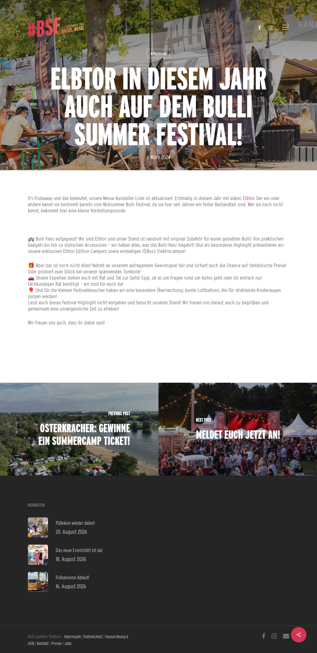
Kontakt (43, 643)
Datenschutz (93, 636)
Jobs (68, 643)
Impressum (72, 636)
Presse (56, 643)
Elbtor (248, 198)
